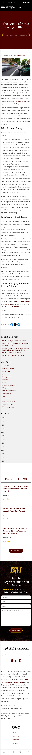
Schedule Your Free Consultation (16, 35)
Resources (16, 740)
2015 (3, 457)
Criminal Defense (7, 366)
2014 (3, 461)
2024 (3, 425)
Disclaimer (16, 733)
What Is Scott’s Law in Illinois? (11, 353)
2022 (3, 432)
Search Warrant (7, 393)
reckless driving (19, 101)
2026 (3, 418)
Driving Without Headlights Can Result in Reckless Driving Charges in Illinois (15, 349)
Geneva (21, 682)
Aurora (7, 682)
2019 (3, 443)
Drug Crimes (6, 371)
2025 (3, 421)
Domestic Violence (8, 369)
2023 (3, 429)
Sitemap (16, 743)
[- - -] (29, 7)
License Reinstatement (9, 385)
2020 (3, 439)
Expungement (6, 377)
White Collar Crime (8, 407)
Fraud (4, 382)
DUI (3, 374)
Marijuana (5, 388)
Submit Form (16, 630)
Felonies (5, 380)
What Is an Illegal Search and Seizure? (14, 341)
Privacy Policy (16, 736)
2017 (3, 450)
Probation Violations (9, 391)
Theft (4, 396)
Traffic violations (20, 55)
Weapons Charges (8, 404)
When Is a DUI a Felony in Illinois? (13, 355)
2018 (3, 447)
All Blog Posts (16, 550)
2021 (3, 436)
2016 (3, 454)
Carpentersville (6, 685)
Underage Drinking (8, 401)
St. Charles (14, 682)
